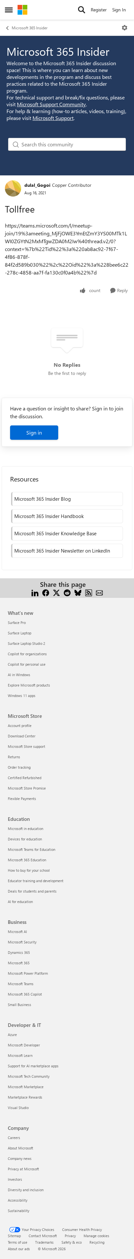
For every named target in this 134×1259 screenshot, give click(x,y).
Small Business (19, 1004)
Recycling (96, 1242)
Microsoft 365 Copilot (25, 994)
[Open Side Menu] (9, 10)
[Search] (82, 10)
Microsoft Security (22, 942)
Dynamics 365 (19, 952)
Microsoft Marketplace (26, 1086)
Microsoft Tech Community (28, 1076)
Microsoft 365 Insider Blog (42, 499)
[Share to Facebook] (45, 592)
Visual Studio (18, 1107)
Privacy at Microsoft (23, 1168)
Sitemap (14, 1235)
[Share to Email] (99, 592)
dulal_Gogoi (37, 185)
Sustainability (18, 1210)
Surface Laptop (19, 632)
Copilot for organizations (27, 653)
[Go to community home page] (22, 10)
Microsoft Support (53, 117)
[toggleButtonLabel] (124, 27)
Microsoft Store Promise (27, 788)
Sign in (34, 432)
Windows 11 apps (21, 695)
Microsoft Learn (20, 1055)
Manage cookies (96, 1235)
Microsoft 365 (19, 962)
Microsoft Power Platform (28, 973)
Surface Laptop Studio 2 (26, 643)
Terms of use (17, 1242)
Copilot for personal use (27, 664)
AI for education (20, 901)
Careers (14, 1137)
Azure (12, 1034)
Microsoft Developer (24, 1045)
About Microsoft (20, 1148)
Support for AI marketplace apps (33, 1065)
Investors (15, 1179)
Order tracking (19, 767)
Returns (14, 756)
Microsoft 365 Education (27, 859)
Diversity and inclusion (26, 1189)
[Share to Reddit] (67, 592)
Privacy (70, 1235)
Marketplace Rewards (25, 1097)
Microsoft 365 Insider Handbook (49, 516)
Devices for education (25, 839)
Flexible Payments (22, 798)
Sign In (119, 10)
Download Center (21, 735)
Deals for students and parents (32, 891)
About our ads (19, 1248)
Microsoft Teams (21, 983)
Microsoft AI (17, 931)
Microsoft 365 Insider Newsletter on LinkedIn (62, 550)
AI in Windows (19, 674)
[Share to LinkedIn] (35, 592)
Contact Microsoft (43, 1235)
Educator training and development (35, 880)
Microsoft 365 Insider (29, 27)
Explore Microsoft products (29, 685)
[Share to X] (56, 592)
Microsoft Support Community (51, 104)
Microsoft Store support (26, 746)
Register (99, 10)
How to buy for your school (29, 870)
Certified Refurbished (24, 777)
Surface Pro (17, 622)
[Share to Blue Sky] (77, 592)
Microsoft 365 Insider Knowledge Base (55, 533)
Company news (20, 1158)
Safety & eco (71, 1242)
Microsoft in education (25, 828)
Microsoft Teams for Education (31, 849)
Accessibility (17, 1200)
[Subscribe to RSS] (88, 592)
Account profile (20, 725)
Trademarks (44, 1242)
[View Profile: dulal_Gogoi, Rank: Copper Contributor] (13, 188)
